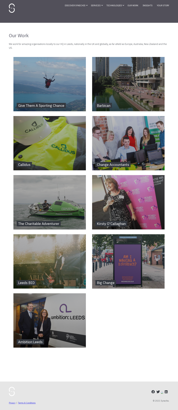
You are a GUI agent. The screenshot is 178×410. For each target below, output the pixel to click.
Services (96, 5)
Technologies (114, 5)
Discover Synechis (75, 5)
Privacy (12, 403)
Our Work (133, 5)
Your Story (163, 5)
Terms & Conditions (27, 403)
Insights (147, 5)
